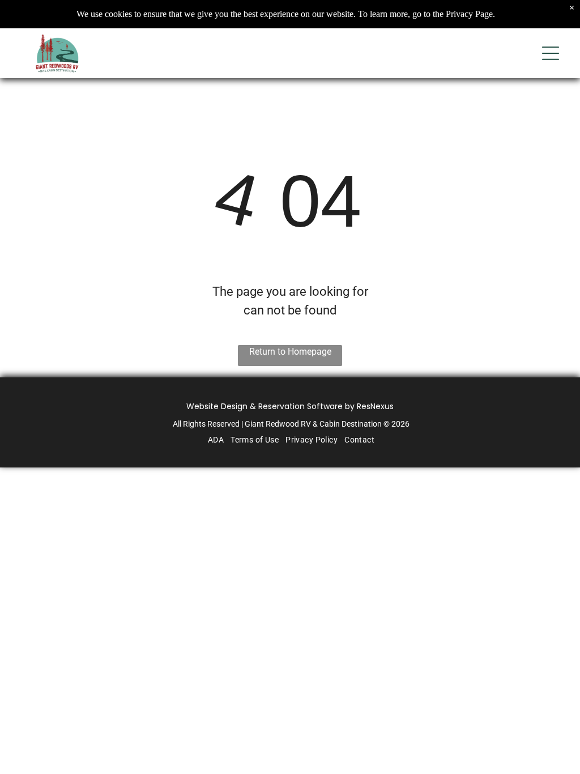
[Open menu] (550, 53)
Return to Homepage (290, 351)
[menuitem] (214, 439)
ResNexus (375, 406)
